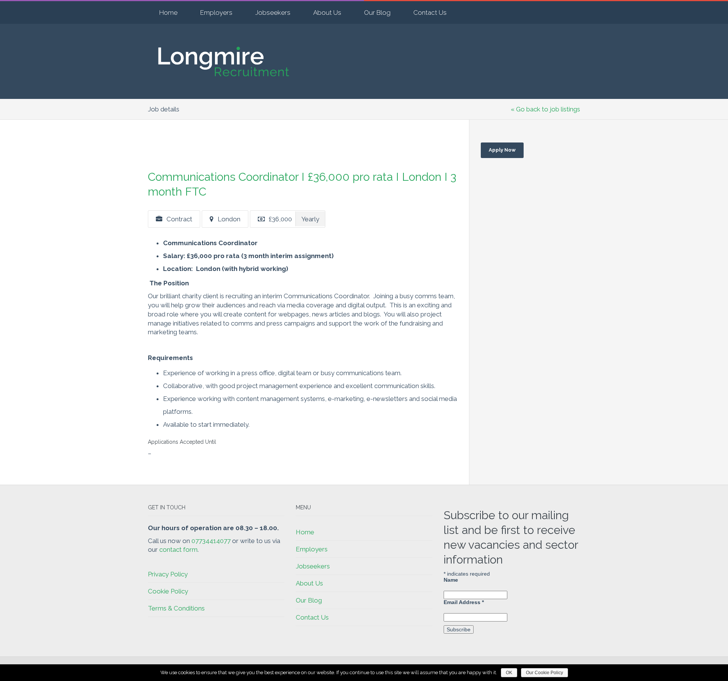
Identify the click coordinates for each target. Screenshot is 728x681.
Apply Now (502, 150)
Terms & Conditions (176, 608)
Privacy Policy (168, 574)
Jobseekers (272, 12)
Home (168, 12)
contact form (178, 549)
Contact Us (430, 12)
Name (451, 580)
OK (509, 672)
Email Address (464, 602)
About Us (327, 12)
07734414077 (211, 541)
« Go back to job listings (545, 109)
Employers (216, 12)
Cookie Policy (168, 591)
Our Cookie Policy (544, 672)
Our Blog (377, 12)
